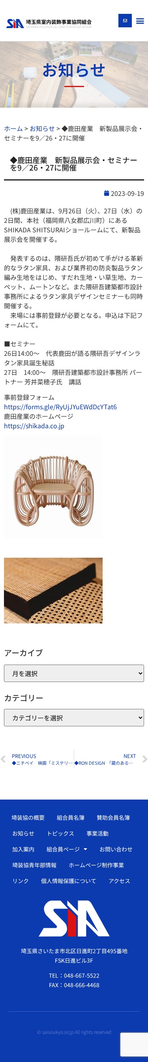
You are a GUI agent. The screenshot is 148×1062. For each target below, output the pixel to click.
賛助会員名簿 (113, 817)
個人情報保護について (68, 881)
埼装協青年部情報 (34, 865)
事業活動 (97, 833)
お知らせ (23, 833)
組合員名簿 (70, 817)
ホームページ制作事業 (96, 865)
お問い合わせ (116, 849)
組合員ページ (63, 849)
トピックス (60, 833)
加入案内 (23, 849)
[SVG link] (49, 23)
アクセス (119, 881)
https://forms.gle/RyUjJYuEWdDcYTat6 (60, 406)
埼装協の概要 (28, 817)
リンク (20, 881)
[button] (139, 20)
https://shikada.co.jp (34, 425)
